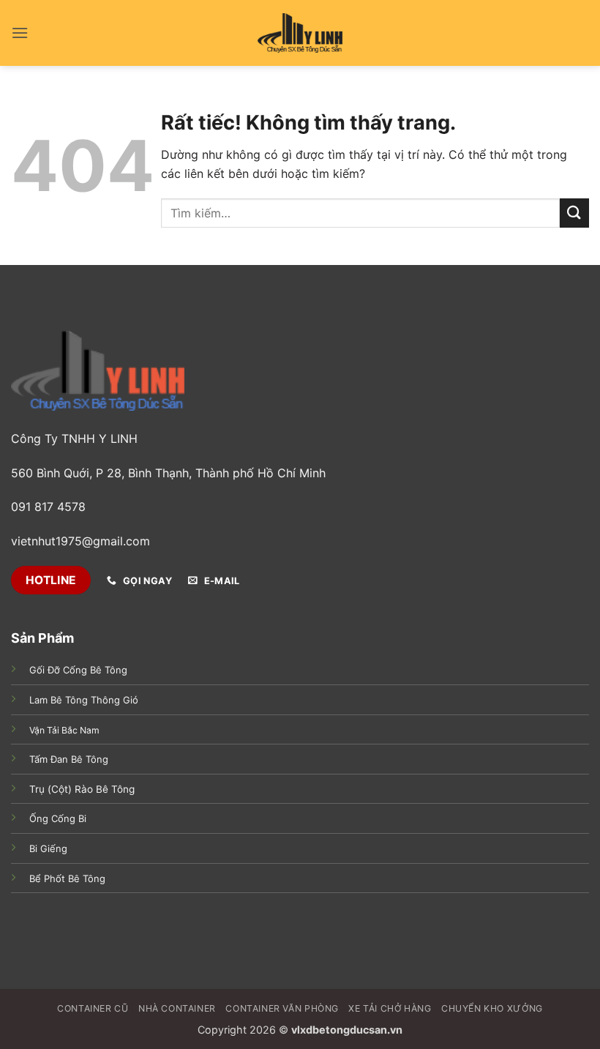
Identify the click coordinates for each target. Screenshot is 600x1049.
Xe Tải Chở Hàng (389, 1008)
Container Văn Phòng (282, 1008)
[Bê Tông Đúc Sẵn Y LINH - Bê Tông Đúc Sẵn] (300, 33)
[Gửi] (574, 212)
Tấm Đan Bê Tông (68, 759)
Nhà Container (177, 1008)
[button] (20, 33)
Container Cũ (92, 1008)
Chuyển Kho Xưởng (492, 1008)
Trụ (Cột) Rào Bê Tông (82, 789)
